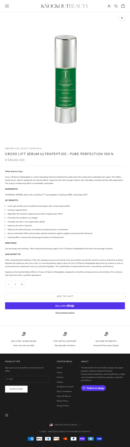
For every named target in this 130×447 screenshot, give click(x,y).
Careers (60, 382)
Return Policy (62, 401)
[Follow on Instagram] (6, 415)
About (59, 372)
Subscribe (16, 389)
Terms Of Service (64, 396)
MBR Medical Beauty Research (23, 148)
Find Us (60, 377)
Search (59, 367)
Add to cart (65, 296)
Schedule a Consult (65, 386)
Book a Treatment (64, 391)
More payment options (65, 312)
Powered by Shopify (79, 431)
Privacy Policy (63, 405)
